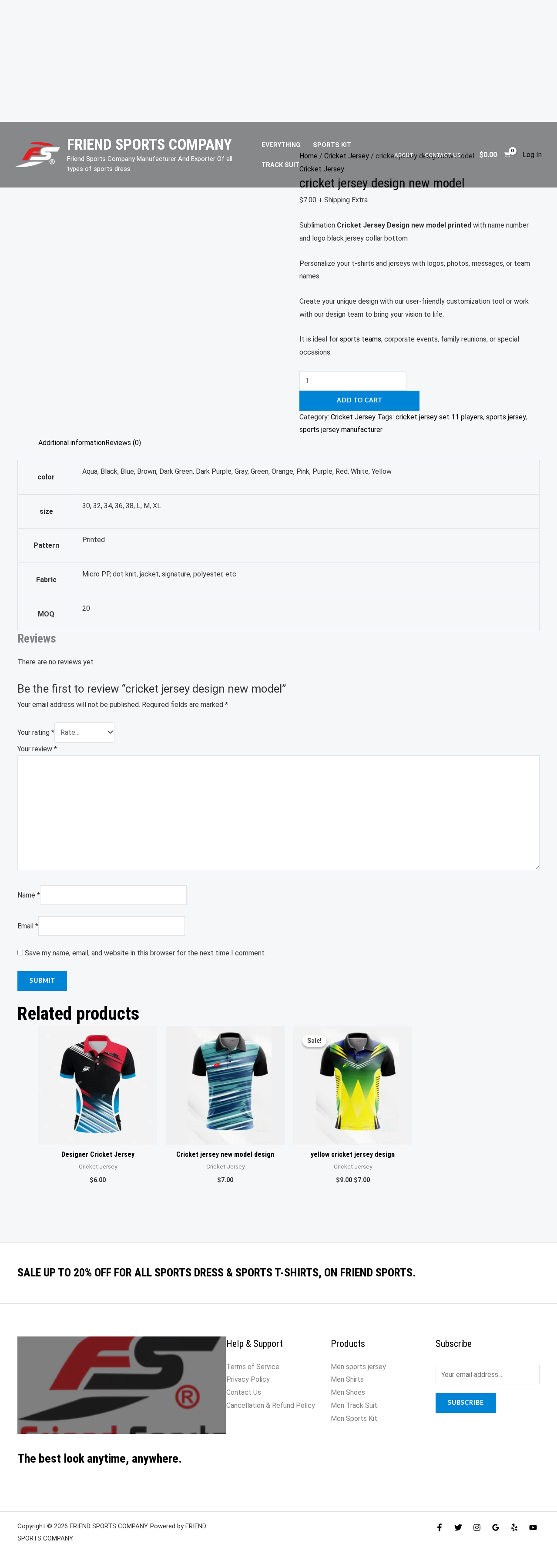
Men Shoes (348, 1392)
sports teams (360, 339)
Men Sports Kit (354, 1418)
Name (28, 895)
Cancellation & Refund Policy (270, 1405)
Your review (37, 749)
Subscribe (466, 1403)
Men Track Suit (354, 1405)
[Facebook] (439, 1527)
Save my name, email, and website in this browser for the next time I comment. (145, 953)
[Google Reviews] (496, 1527)
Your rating (35, 732)
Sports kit (332, 145)
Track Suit (280, 165)
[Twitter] (458, 1527)
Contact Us (443, 155)
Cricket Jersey (353, 417)
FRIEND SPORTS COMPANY (149, 145)
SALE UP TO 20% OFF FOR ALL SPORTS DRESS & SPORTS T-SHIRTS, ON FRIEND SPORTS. (216, 1272)
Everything (281, 145)
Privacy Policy (248, 1379)
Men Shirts (347, 1379)
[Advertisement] (278, 61)
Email (27, 926)
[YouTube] (533, 1527)
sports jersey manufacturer (341, 429)
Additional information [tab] (71, 443)
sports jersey (506, 417)
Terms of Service (253, 1367)
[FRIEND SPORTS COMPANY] (37, 154)
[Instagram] (477, 1527)
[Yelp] (514, 1527)
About (403, 155)
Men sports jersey (358, 1367)
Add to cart (359, 401)
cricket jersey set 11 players (439, 417)
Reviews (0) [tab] (123, 443)
